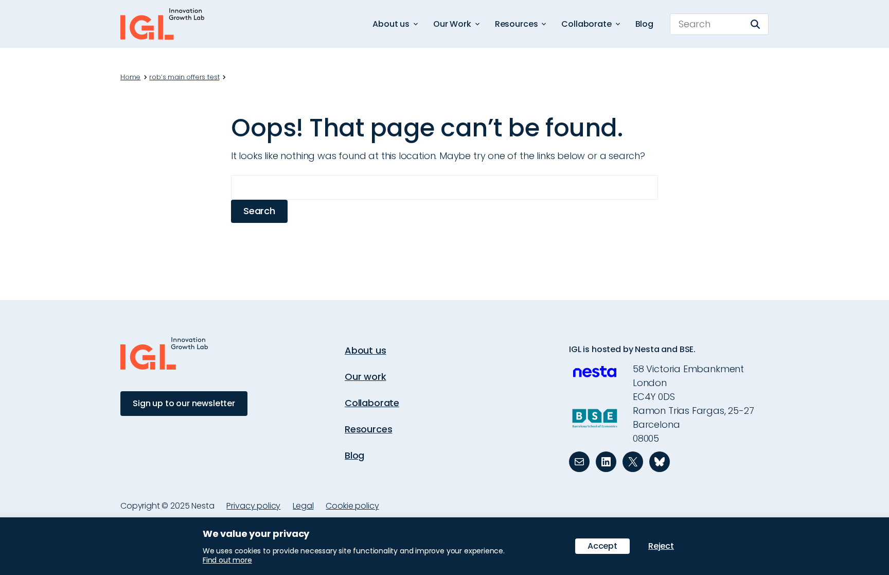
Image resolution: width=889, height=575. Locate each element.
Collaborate (372, 402)
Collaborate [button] (586, 24)
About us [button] (391, 24)
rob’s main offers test (184, 77)
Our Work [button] (452, 24)
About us (365, 350)
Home (130, 77)
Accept (602, 546)
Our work (365, 376)
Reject (661, 546)
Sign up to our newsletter (184, 403)
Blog (644, 24)
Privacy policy (253, 506)
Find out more (227, 560)
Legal (303, 506)
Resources (368, 429)
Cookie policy (352, 506)
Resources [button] (516, 24)
